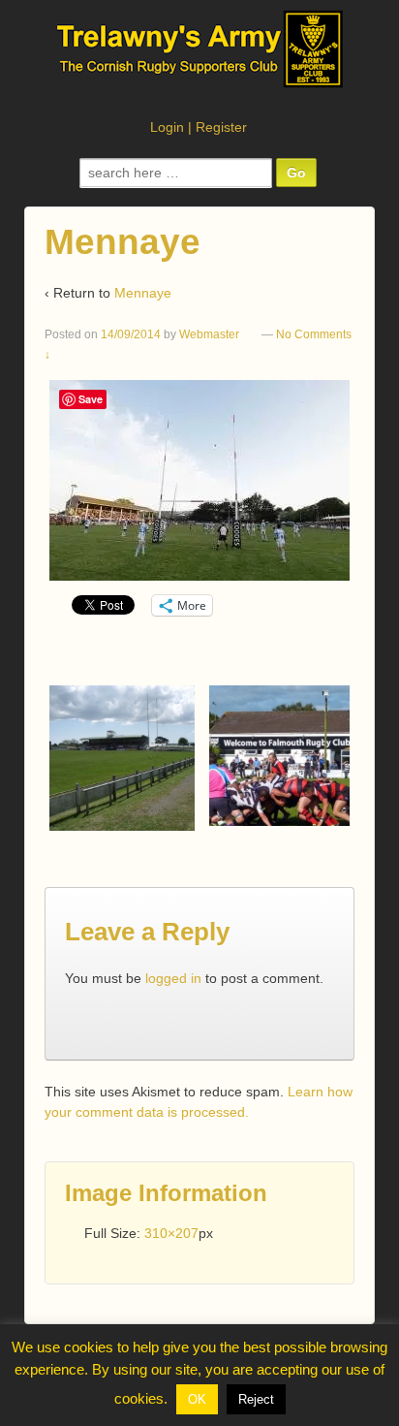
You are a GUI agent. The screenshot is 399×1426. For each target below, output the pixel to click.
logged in (173, 978)
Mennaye (142, 293)
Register (221, 127)
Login (167, 127)
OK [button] (197, 1399)
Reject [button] (256, 1399)
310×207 (171, 1233)
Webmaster (209, 334)
